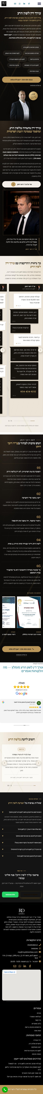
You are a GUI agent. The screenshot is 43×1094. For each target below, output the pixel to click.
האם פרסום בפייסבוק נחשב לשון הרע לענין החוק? (21, 812)
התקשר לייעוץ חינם (31, 894)
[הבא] (4, 763)
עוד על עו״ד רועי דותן (24, 184)
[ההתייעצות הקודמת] (40, 350)
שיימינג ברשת (34, 59)
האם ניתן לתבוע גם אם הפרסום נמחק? (21, 836)
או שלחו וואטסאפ (35, 85)
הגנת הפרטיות (34, 71)
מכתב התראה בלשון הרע (31, 47)
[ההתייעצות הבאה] (2, 350)
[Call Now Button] (5, 1089)
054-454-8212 (28, 391)
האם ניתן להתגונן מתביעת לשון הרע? (21, 856)
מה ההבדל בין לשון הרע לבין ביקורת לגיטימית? (21, 849)
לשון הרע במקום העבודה (17, 59)
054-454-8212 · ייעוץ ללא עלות (21, 80)
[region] (21, 350)
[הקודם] (38, 763)
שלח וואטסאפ (10, 894)
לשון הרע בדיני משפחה (31, 65)
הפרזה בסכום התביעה (32, 53)
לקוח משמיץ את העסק (12, 53)
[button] (39, 3)
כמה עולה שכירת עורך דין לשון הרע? (21, 829)
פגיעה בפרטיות (14, 65)
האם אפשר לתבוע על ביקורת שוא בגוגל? (21, 842)
